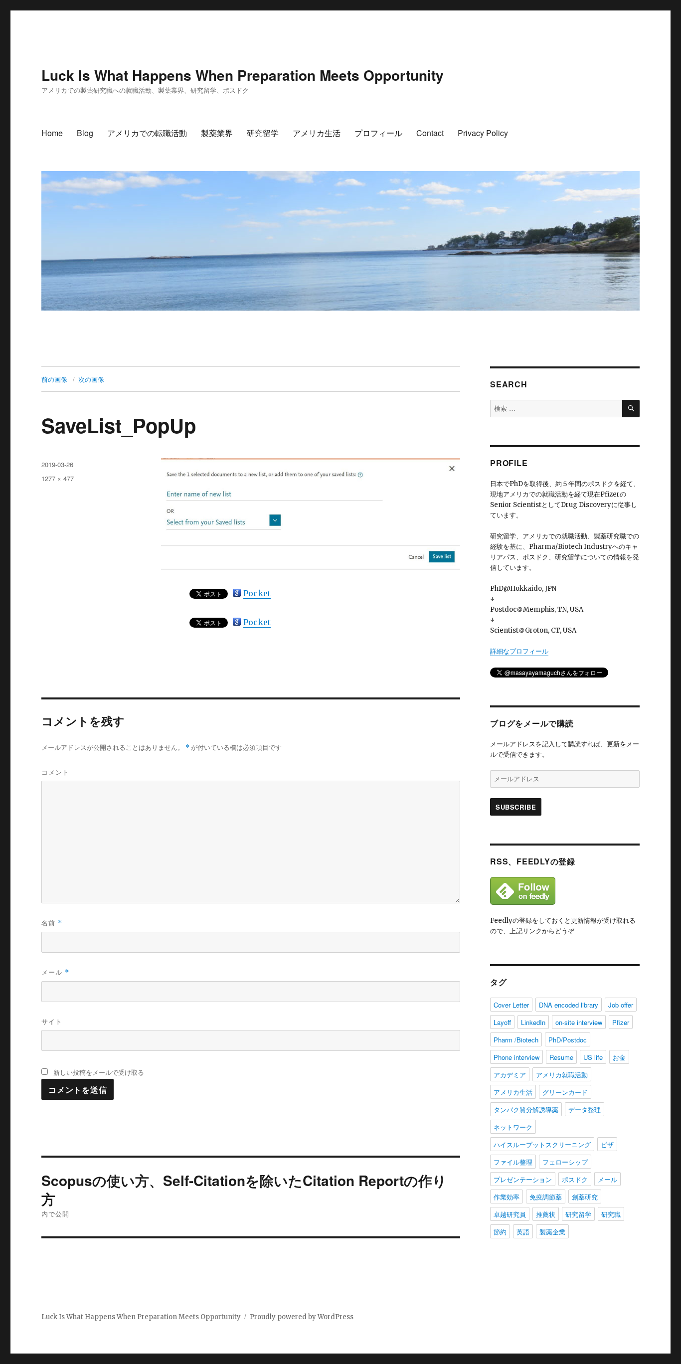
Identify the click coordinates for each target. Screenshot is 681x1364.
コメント (55, 772)
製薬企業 (552, 1231)
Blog (85, 133)
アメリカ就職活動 (562, 1074)
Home (52, 133)
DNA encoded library (568, 1005)
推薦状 (545, 1214)
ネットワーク (513, 1127)
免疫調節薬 (545, 1196)
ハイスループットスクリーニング (542, 1144)
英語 (522, 1231)
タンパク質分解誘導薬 (526, 1109)
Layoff (502, 1022)
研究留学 (263, 133)
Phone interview (516, 1057)
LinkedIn (533, 1022)
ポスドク (575, 1179)
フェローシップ (565, 1162)
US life (593, 1057)
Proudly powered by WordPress (301, 1317)
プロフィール (378, 133)
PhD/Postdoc (567, 1039)
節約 (500, 1231)
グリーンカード (565, 1092)
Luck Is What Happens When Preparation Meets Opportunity (242, 75)
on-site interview (578, 1022)
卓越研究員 (510, 1214)
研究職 (611, 1214)
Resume (561, 1057)
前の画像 (54, 379)
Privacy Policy (483, 133)
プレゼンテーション (523, 1179)
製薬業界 (217, 133)
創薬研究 (585, 1196)
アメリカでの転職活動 (147, 133)
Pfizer (620, 1022)
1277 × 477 (57, 478)
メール (55, 972)
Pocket (257, 593)
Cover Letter (511, 1005)
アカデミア (510, 1074)
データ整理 (584, 1109)
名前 (51, 922)
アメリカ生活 (316, 133)
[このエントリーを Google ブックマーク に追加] (237, 593)
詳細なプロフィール (519, 651)
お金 (619, 1057)
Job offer (620, 1005)
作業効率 (506, 1196)
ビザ (607, 1144)
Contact (430, 133)
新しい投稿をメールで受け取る (98, 1072)
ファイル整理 (513, 1162)
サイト (51, 1021)
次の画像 (91, 379)
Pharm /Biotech (516, 1039)
